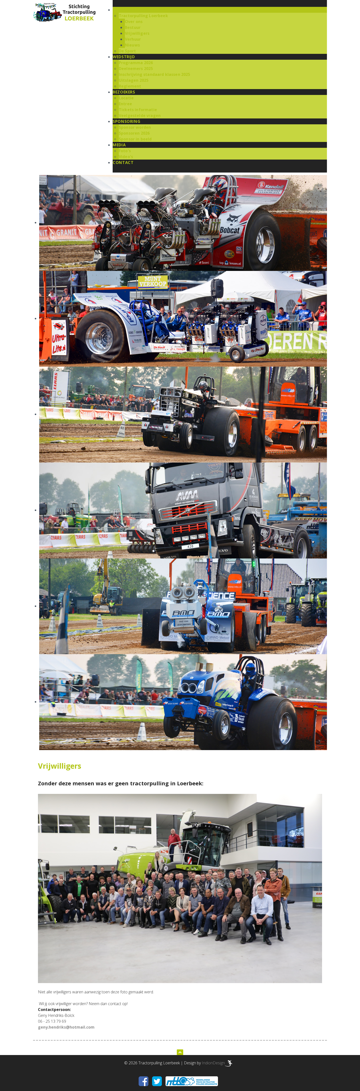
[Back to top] (180, 1051)
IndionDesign (213, 1063)
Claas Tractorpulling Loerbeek (65, 12)
